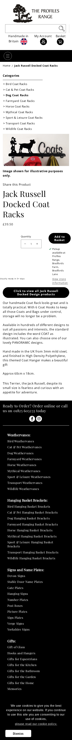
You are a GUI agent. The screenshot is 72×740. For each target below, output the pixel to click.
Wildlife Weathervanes (23, 489)
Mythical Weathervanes (23, 471)
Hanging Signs (17, 594)
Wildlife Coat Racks (19, 129)
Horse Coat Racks (18, 106)
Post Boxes (15, 606)
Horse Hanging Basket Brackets (29, 530)
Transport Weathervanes (24, 483)
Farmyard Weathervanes (24, 459)
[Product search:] (62, 28)
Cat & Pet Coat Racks (20, 89)
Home (6, 65)
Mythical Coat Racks (19, 112)
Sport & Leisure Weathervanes (29, 477)
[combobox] (35, 28)
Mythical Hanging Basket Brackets (31, 536)
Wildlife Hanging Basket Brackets (31, 558)
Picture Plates (17, 611)
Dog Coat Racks (17, 95)
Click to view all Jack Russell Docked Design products (36, 292)
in (32, 419)
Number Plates (17, 600)
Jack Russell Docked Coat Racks (36, 65)
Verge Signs (15, 623)
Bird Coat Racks (16, 84)
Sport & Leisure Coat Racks (24, 117)
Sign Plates (15, 617)
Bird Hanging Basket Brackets (28, 506)
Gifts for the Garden (21, 677)
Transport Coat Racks (20, 123)
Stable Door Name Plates (25, 582)
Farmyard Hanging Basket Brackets (32, 524)
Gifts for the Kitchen (22, 665)
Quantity (26, 236)
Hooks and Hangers (21, 653)
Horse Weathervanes (21, 465)
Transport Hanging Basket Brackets (33, 552)
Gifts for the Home (20, 683)
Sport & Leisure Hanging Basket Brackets (30, 544)
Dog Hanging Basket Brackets (28, 518)
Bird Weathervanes (20, 441)
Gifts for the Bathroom (23, 671)
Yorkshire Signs (18, 629)
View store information (60, 281)
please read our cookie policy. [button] (36, 723)
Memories (14, 689)
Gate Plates (15, 588)
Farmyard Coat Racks (20, 101)
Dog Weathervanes (20, 453)
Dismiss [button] (18, 733)
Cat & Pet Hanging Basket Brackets (32, 512)
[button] (8, 56)
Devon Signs (16, 576)
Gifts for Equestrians (22, 659)
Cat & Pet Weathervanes (24, 447)
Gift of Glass (16, 647)
